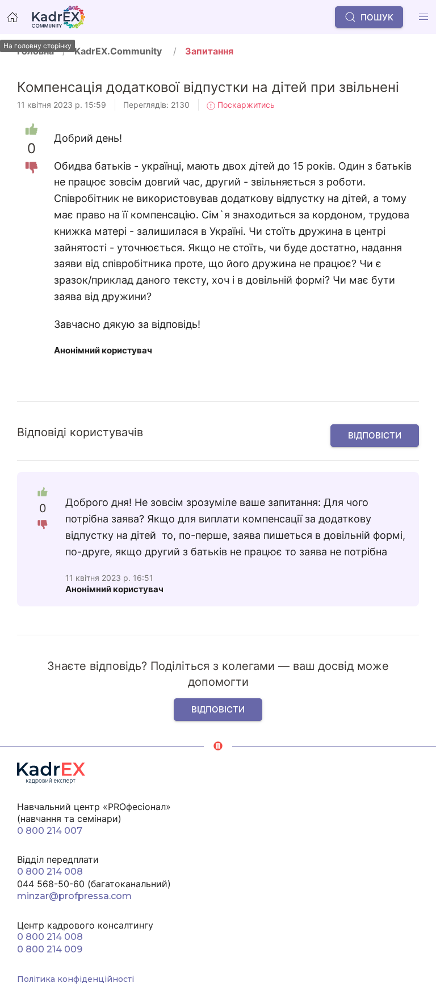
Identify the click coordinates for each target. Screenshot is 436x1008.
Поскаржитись (245, 104)
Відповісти (374, 435)
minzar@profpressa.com (74, 896)
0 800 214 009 (49, 949)
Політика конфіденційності (75, 979)
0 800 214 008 (50, 871)
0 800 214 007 (49, 830)
